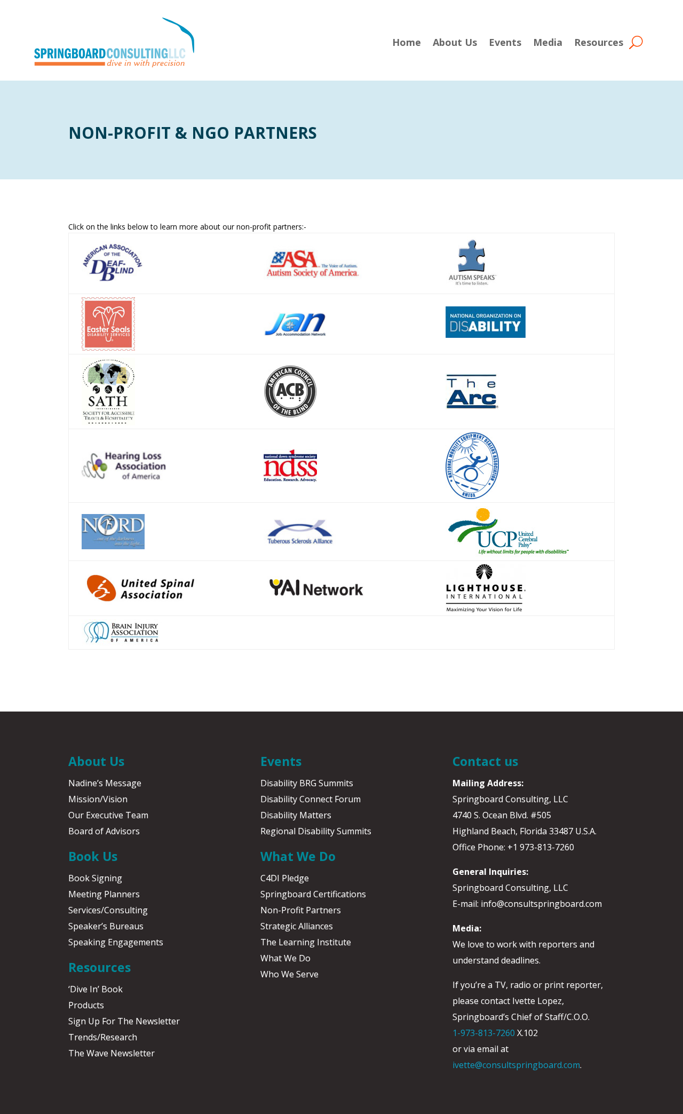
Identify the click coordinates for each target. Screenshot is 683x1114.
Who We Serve (289, 974)
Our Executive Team (108, 815)
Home (406, 42)
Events (505, 42)
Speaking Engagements (115, 942)
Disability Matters (295, 815)
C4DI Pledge (284, 878)
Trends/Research (102, 1037)
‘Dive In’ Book (95, 989)
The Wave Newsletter (111, 1053)
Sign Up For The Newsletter (124, 1021)
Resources (598, 42)
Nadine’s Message (104, 783)
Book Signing (95, 878)
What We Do (285, 958)
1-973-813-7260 (483, 1033)
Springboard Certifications (313, 894)
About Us (455, 42)
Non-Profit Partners (300, 910)
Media (547, 42)
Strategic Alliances (296, 926)
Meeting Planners (104, 894)
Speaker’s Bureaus (106, 926)
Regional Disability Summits (315, 831)
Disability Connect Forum (310, 799)
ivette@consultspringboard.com (516, 1065)
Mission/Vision (98, 799)
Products (86, 1005)
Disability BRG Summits (306, 783)
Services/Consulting (108, 910)
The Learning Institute (305, 942)
